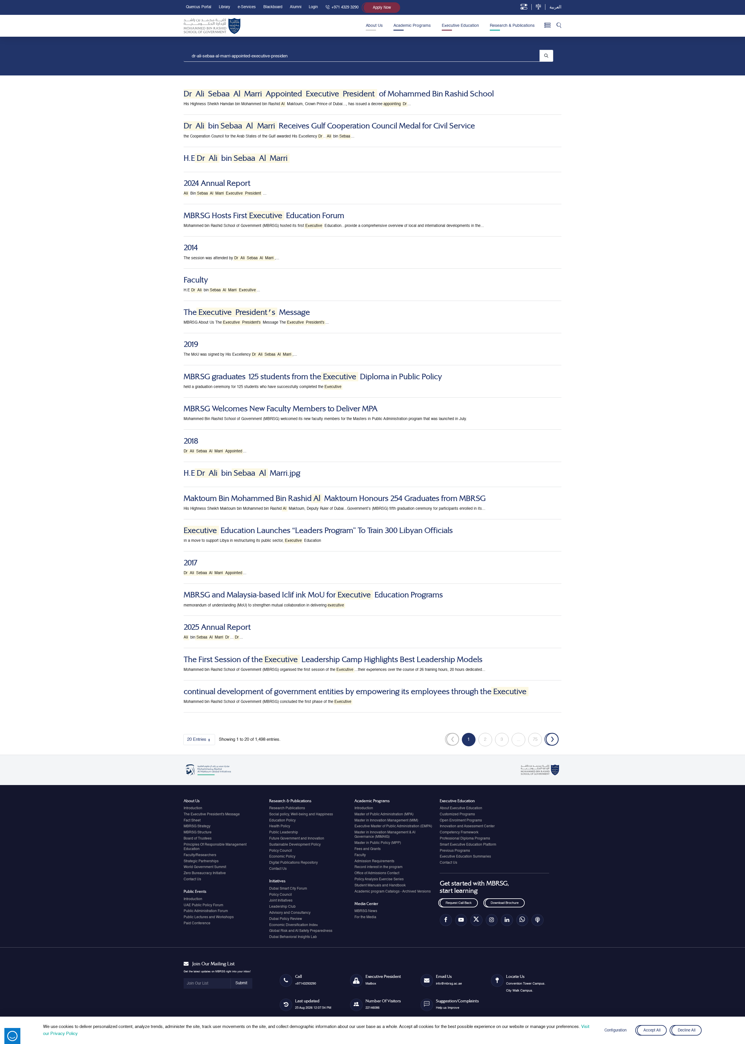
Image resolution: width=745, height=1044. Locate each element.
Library (224, 7)
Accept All (652, 1030)
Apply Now (382, 8)
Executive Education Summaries (465, 856)
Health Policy (279, 826)
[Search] (558, 25)
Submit (241, 983)
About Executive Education (461, 808)
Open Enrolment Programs (461, 820)
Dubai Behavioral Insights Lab (293, 937)
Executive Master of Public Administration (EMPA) (393, 826)
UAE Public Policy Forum (203, 905)
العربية (555, 7)
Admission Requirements (374, 861)
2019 (191, 344)
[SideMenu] (547, 25)
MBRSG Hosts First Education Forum (264, 215)
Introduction (193, 808)
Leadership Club (282, 907)
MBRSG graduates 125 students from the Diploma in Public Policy (313, 376)
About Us (374, 26)
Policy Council (280, 851)
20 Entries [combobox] (201, 740)
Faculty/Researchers (200, 855)
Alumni (295, 7)
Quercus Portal (198, 7)
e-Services (247, 7)
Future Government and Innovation (296, 838)
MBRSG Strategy (197, 826)
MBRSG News (365, 911)
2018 (191, 441)
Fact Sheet (192, 820)
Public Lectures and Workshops (209, 917)
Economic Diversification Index (293, 925)
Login (313, 7)
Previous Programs (455, 851)
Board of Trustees (198, 838)
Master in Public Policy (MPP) (377, 843)
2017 (191, 562)
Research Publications (287, 808)
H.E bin (236, 158)
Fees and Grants (367, 849)
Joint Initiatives (280, 900)
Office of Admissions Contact (376, 873)
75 (537, 740)
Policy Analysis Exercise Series (379, 879)
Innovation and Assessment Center (467, 826)
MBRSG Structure (198, 832)
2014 (191, 247)
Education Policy (282, 820)
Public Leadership (283, 832)
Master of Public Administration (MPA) (384, 814)
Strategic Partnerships (201, 861)
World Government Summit (205, 867)
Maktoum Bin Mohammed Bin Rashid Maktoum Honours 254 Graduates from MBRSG (335, 498)
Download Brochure (505, 903)
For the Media (365, 917)
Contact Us (192, 879)
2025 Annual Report (217, 627)
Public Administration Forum (206, 911)
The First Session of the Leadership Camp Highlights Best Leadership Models (333, 659)
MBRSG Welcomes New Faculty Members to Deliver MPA (280, 408)
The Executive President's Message (212, 814)
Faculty (196, 280)
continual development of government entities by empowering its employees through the (355, 691)
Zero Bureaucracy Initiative (205, 873)
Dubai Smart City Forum (288, 888)
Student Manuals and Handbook (380, 885)
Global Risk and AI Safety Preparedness (300, 931)
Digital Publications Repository (293, 863)
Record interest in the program (378, 867)
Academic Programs (412, 26)
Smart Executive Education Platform (468, 845)
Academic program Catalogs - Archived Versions (392, 891)
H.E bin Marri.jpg (242, 473)
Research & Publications (512, 26)
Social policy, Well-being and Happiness (301, 814)
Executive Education (460, 26)
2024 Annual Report (217, 183)
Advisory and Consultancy (290, 913)
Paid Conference (197, 923)
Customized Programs (457, 814)
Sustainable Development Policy (295, 845)
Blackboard (272, 7)
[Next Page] (551, 740)
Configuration (615, 1030)
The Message (247, 312)
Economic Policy (282, 856)
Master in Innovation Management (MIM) (386, 820)
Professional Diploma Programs (465, 838)
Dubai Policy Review (285, 919)
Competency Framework (459, 832)
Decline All (687, 1030)
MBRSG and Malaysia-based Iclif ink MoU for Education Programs (313, 594)
